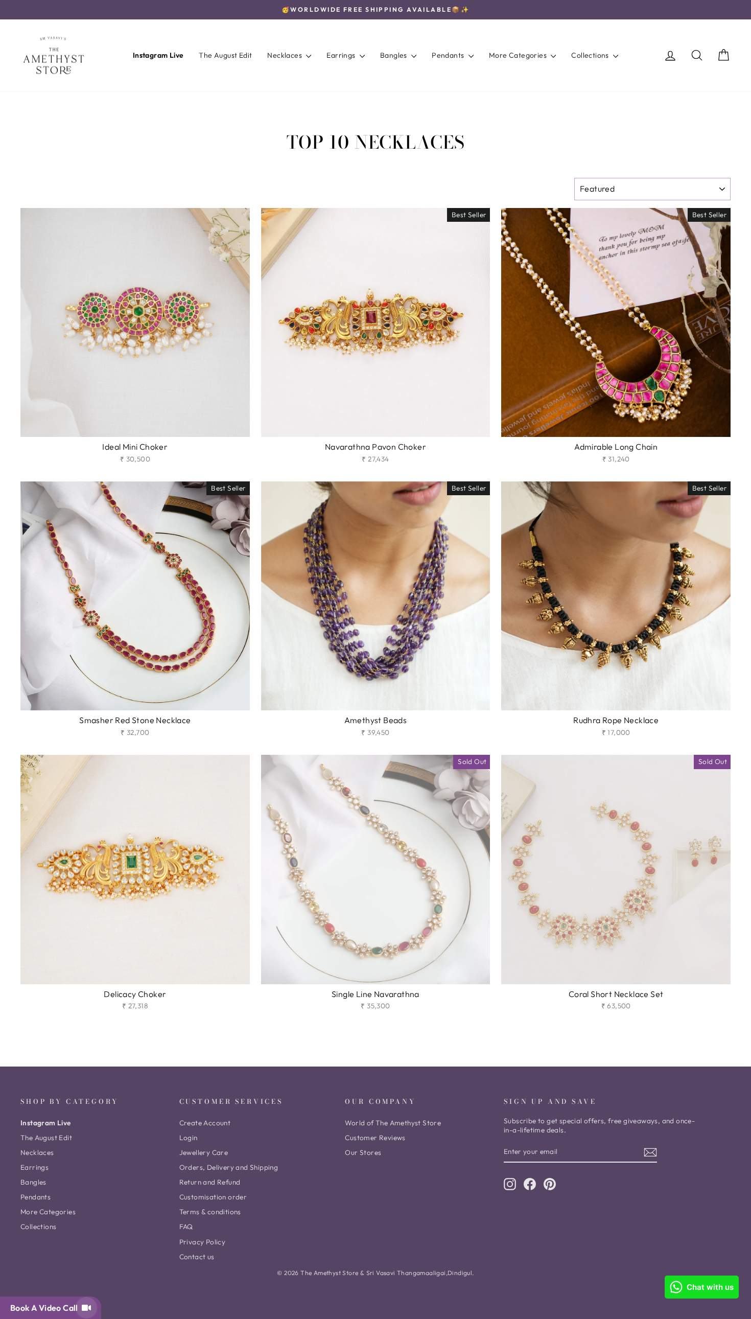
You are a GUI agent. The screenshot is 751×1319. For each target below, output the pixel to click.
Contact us (197, 1256)
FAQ (186, 1226)
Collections (591, 55)
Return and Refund (210, 1182)
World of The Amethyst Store (393, 1122)
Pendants (449, 55)
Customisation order (213, 1196)
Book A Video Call (46, 1308)
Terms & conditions (210, 1211)
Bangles (394, 55)
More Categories (518, 55)
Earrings (341, 55)
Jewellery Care (203, 1152)
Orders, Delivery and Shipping (228, 1167)
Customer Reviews (375, 1137)
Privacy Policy (202, 1241)
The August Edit (225, 55)
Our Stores (363, 1152)
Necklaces (285, 55)
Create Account (205, 1122)
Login (188, 1137)
